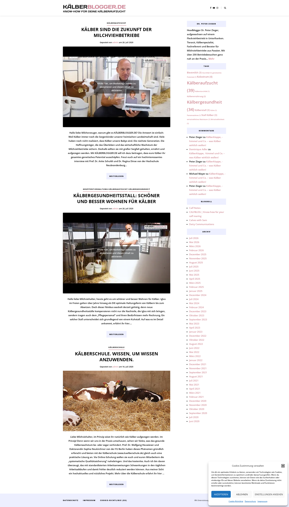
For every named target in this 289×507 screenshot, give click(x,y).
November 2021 (198, 368)
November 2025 (198, 258)
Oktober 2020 (196, 409)
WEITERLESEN (116, 176)
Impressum (262, 501)
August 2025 (196, 262)
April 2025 (194, 278)
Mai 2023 (194, 323)
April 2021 (194, 388)
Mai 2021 (194, 384)
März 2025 (195, 282)
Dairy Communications (201, 224)
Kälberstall (202, 110)
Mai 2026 (194, 242)
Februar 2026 (196, 250)
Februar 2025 (196, 286)
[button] (282, 465)
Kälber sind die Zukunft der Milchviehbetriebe (116, 32)
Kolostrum (204, 76)
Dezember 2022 (197, 335)
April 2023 (194, 327)
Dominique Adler (198, 149)
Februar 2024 (196, 307)
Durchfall (207, 73)
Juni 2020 (194, 421)
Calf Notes (194, 207)
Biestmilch (194, 72)
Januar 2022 (195, 360)
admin (115, 42)
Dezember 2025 (197, 254)
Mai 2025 (194, 274)
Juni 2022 (194, 347)
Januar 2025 (195, 290)
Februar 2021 (196, 396)
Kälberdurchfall (202, 91)
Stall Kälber (209, 115)
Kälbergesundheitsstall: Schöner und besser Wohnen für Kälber (116, 198)
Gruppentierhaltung (95, 189)
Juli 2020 (194, 417)
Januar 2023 (195, 331)
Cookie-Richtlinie (236, 501)
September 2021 (198, 372)
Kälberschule (117, 347)
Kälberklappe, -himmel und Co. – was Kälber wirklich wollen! (206, 141)
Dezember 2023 (197, 311)
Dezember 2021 (197, 364)
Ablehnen (242, 494)
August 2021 (196, 376)
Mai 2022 (194, 352)
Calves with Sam (198, 220)
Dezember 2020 (197, 400)
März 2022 (195, 356)
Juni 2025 (194, 270)
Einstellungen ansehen (269, 494)
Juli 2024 (194, 299)
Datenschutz (250, 501)
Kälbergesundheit (139, 189)
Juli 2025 (194, 266)
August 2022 (196, 343)
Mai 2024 (194, 303)
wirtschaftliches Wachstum (198, 119)
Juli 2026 (194, 238)
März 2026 (195, 246)
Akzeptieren (221, 494)
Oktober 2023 (196, 315)
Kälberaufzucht (116, 23)
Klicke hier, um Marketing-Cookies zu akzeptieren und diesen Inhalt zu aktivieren (116, 87)
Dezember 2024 (197, 295)
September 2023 (198, 319)
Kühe (213, 110)
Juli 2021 (194, 380)
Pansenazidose (194, 115)
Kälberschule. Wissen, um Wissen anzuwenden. (116, 357)
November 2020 (198, 404)
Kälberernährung (196, 96)
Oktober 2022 (196, 339)
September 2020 (198, 413)
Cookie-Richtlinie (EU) (113, 500)
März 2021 (195, 392)
